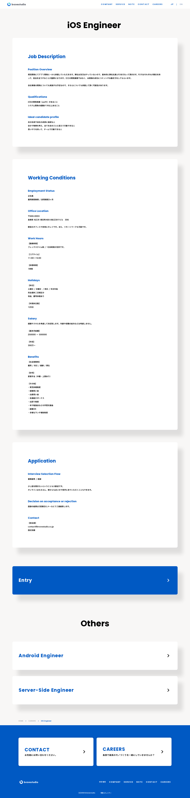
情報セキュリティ (106, 793)
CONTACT (143, 4)
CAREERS (32, 721)
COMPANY (107, 4)
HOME (20, 721)
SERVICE (120, 4)
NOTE (131, 4)
